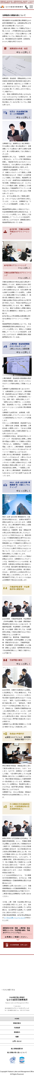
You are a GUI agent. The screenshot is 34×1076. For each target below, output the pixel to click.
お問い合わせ (17, 1041)
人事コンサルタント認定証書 (19, 348)
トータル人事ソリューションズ (14, 917)
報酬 (17, 1036)
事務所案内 (17, 1023)
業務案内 (17, 1032)
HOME (17, 1018)
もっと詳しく (24, 52)
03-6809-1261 (12, 1010)
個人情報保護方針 (17, 1048)
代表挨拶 (17, 1027)
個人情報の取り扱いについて (17, 1052)
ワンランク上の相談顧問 (21, 217)
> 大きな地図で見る (8, 990)
